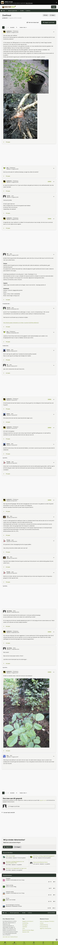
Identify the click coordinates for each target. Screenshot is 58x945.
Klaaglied (8, 878)
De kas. (7, 898)
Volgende (12, 27)
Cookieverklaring (44, 925)
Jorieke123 (4, 18)
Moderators (16, 31)
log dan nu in (43, 800)
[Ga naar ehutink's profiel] (4, 308)
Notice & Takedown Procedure (47, 921)
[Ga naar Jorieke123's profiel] (4, 32)
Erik (7, 253)
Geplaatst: (19, 857)
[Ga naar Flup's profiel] (4, 756)
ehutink (8, 307)
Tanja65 (8, 880)
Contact (41, 923)
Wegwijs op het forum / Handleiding (27, 922)
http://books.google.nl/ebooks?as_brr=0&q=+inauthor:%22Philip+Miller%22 (21, 322)
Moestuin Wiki (25, 932)
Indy (8, 516)
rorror (7, 886)
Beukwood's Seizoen (17, 906)
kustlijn (8, 196)
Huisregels (24, 925)
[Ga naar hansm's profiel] (4, 350)
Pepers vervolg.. (10, 885)
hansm (8, 349)
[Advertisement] (29, 155)
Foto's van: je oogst (10, 856)
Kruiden (20, 18)
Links (23, 928)
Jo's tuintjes (12, 899)
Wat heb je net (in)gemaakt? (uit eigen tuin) (16, 868)
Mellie (9, 864)
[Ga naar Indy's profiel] (4, 517)
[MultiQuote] (3, 142)
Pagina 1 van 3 (23, 27)
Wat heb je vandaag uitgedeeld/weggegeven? (44, 856)
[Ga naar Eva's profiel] (4, 365)
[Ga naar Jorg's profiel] (4, 168)
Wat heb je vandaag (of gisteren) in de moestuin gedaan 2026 (15, 862)
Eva (7, 364)
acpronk (37, 864)
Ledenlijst (24, 926)
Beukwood (8, 906)
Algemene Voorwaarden (45, 928)
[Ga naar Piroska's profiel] (4, 462)
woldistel (10, 857)
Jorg (7, 167)
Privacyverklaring (44, 926)
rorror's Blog (13, 886)
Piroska (8, 461)
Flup (8, 755)
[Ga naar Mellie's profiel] (4, 863)
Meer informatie (4, 2)
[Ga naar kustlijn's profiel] (4, 196)
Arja (36, 857)
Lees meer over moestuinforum (10, 936)
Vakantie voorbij (10, 891)
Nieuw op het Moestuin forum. (40, 862)
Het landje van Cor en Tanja (17, 880)
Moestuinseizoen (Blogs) (28, 930)
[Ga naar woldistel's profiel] (4, 857)
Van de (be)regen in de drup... (13, 904)
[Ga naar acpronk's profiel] (31, 863)
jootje (7, 899)
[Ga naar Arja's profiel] (31, 857)
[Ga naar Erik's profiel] (4, 254)
